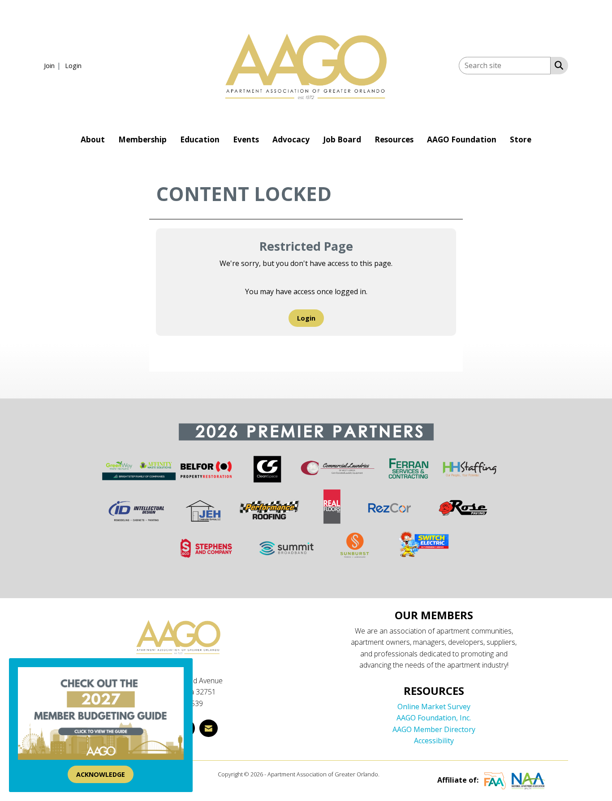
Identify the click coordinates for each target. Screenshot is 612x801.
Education (200, 139)
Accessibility (434, 740)
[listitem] (53, 65)
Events (246, 139)
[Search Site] (557, 65)
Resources (394, 139)
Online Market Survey (433, 706)
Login (306, 318)
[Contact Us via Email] (208, 728)
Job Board (342, 139)
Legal (388, 774)
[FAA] (495, 780)
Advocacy (291, 139)
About (93, 139)
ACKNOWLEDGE (100, 774)
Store (520, 139)
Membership (142, 139)
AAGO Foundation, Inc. (434, 718)
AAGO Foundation (461, 139)
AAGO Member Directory (433, 729)
